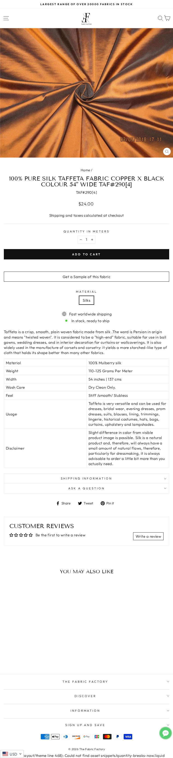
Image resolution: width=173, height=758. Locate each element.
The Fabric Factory (85, 681)
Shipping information (86, 478)
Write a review (148, 536)
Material (86, 291)
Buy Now (35, 658)
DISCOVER (85, 696)
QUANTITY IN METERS (87, 231)
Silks (86, 300)
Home (85, 170)
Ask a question (86, 488)
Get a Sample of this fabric (86, 276)
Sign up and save (85, 725)
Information (85, 710)
